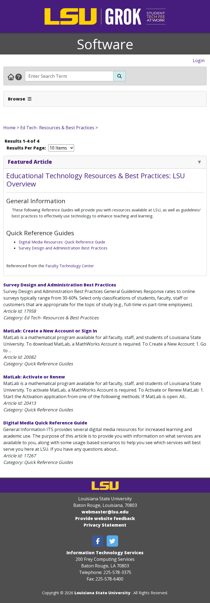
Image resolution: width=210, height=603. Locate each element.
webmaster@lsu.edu (105, 512)
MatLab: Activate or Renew (34, 377)
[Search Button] (119, 76)
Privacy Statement (105, 525)
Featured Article (30, 161)
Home (9, 128)
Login (199, 61)
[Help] (18, 77)
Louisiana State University (102, 592)
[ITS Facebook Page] (98, 541)
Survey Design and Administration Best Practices (63, 248)
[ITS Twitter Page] (112, 541)
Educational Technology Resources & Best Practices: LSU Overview (95, 179)
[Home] (11, 77)
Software (105, 44)
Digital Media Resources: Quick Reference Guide (62, 242)
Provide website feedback (105, 518)
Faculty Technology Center (69, 265)
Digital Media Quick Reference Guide (45, 423)
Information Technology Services (105, 553)
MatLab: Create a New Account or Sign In (50, 331)
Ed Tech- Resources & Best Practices (57, 128)
